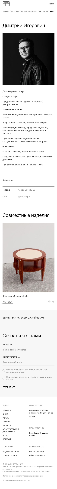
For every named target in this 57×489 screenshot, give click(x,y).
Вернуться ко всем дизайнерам (23, 317)
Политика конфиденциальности (16, 480)
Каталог (8, 301)
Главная (6, 11)
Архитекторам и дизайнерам (23, 11)
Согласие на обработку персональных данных (23, 476)
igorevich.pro (24, 196)
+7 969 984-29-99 (26, 189)
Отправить (9, 387)
